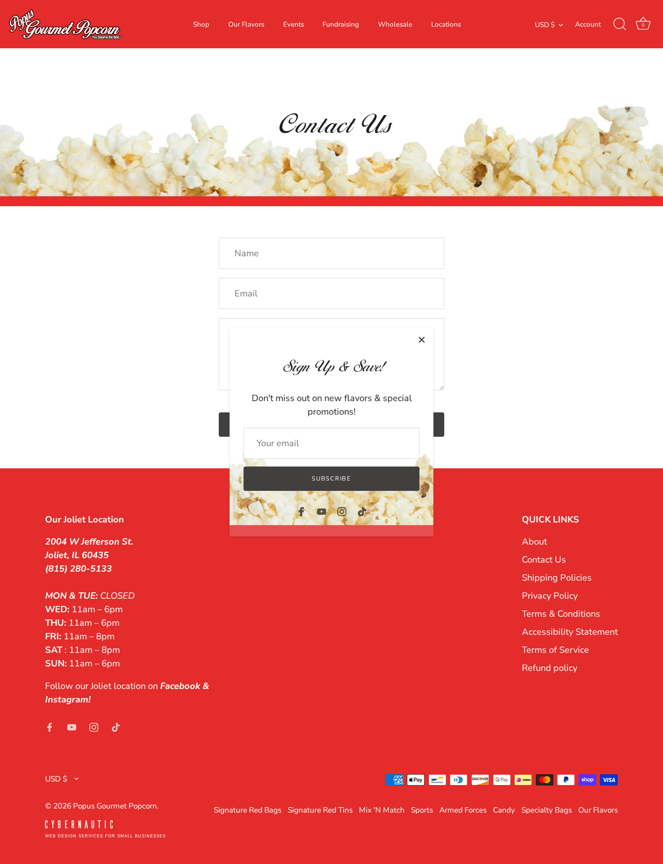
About (534, 542)
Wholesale (395, 24)
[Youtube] (321, 511)
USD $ (545, 25)
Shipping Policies (557, 578)
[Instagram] (341, 511)
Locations (446, 24)
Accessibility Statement (570, 632)
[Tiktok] (362, 511)
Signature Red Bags (247, 810)
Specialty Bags (546, 810)
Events (293, 24)
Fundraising (340, 24)
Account (588, 24)
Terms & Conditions (561, 614)
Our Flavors (246, 24)
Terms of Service (555, 650)
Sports (422, 810)
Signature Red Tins (320, 810)
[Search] (620, 24)
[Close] (422, 339)
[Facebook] (301, 511)
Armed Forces (463, 810)
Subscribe (331, 479)
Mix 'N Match (382, 810)
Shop (201, 24)
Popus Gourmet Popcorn (115, 806)
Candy (504, 810)
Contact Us (544, 560)
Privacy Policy (550, 596)
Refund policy (549, 668)
